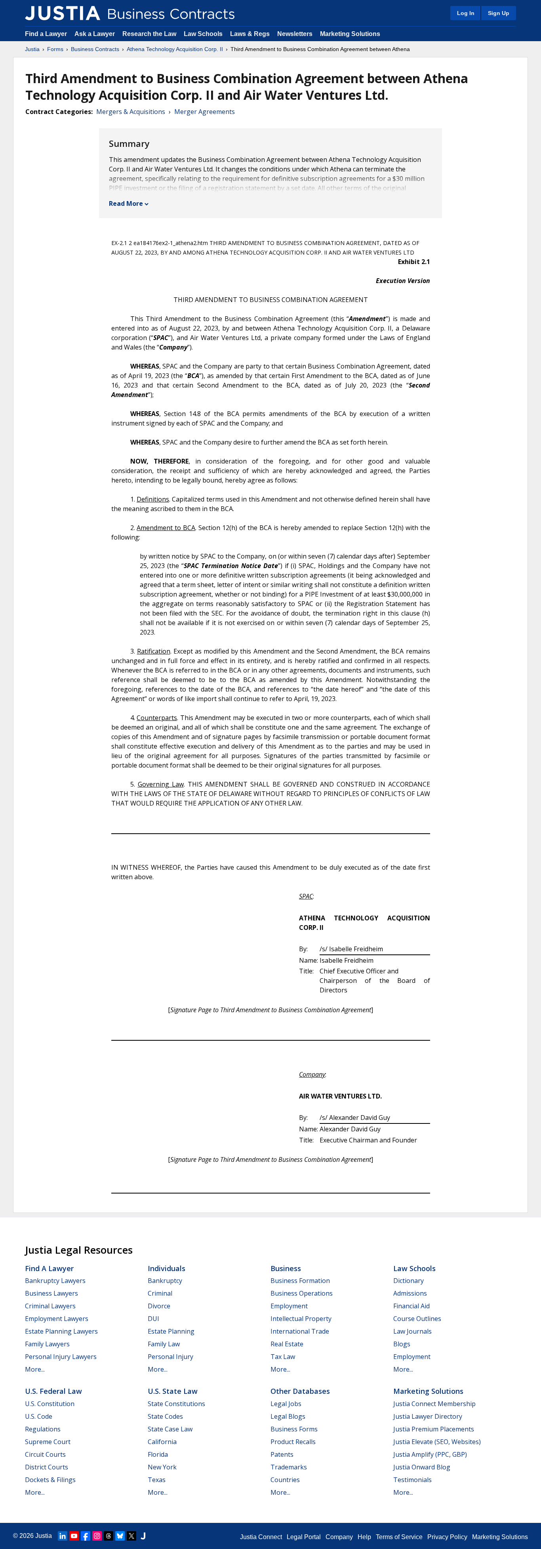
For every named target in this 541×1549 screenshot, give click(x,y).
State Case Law (170, 1429)
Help (364, 1537)
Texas (157, 1479)
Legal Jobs (285, 1403)
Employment (289, 1306)
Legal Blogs (287, 1416)
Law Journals (412, 1331)
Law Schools (203, 33)
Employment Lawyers (56, 1318)
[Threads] (108, 1536)
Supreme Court (47, 1441)
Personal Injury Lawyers (61, 1356)
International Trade (299, 1331)
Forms (55, 49)
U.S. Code (38, 1416)
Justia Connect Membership (434, 1403)
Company (339, 1537)
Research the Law (149, 33)
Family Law (164, 1344)
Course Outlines (417, 1318)
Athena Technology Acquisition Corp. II (175, 49)
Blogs (401, 1344)
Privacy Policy (447, 1537)
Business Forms (294, 1429)
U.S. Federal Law (53, 1391)
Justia (32, 49)
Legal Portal (304, 1537)
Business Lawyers (51, 1293)
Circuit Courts (45, 1454)
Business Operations (301, 1293)
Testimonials (412, 1479)
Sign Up (498, 13)
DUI (153, 1318)
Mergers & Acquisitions (130, 111)
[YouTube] (74, 1536)
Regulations (43, 1429)
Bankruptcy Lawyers (55, 1280)
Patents (281, 1454)
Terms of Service (399, 1537)
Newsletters (294, 33)
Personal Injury (170, 1356)
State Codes (165, 1416)
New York (162, 1467)
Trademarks (288, 1467)
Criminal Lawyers (50, 1306)
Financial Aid (411, 1306)
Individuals (166, 1268)
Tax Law (282, 1356)
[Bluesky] (120, 1536)
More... (35, 1369)
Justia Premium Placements (433, 1429)
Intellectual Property (300, 1318)
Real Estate (286, 1344)
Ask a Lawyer (95, 33)
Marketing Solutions (350, 33)
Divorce (159, 1306)
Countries (285, 1479)
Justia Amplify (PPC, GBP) (430, 1454)
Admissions (410, 1293)
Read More (126, 203)
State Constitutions (176, 1403)
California (162, 1441)
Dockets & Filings (50, 1479)
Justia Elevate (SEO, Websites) (437, 1441)
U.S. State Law (173, 1391)
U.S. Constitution (49, 1403)
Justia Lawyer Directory (427, 1416)
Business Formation (300, 1280)
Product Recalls (293, 1441)
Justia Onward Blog (421, 1467)
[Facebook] (85, 1536)
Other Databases (300, 1391)
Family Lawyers (47, 1344)
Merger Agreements (204, 111)
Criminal (160, 1293)
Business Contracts (95, 49)
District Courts (46, 1467)
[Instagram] (97, 1536)
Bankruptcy (165, 1280)
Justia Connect (261, 1537)
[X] (131, 1536)
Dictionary (408, 1280)
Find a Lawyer (46, 33)
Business (285, 1268)
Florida (158, 1454)
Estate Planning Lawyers (61, 1331)
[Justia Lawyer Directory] (143, 1536)
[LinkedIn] (62, 1536)
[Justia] (62, 13)
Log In (465, 13)
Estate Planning (171, 1331)
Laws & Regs (250, 33)
